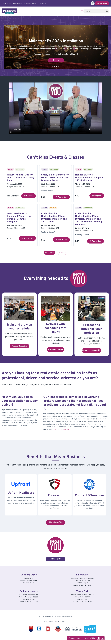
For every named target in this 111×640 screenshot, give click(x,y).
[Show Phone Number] (102, 638)
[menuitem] (7, 3)
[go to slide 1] (52, 66)
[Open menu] (82, 11)
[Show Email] (98, 638)
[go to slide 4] (58, 66)
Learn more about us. (61, 429)
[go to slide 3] (56, 66)
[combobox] (94, 11)
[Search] (107, 11)
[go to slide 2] (54, 66)
